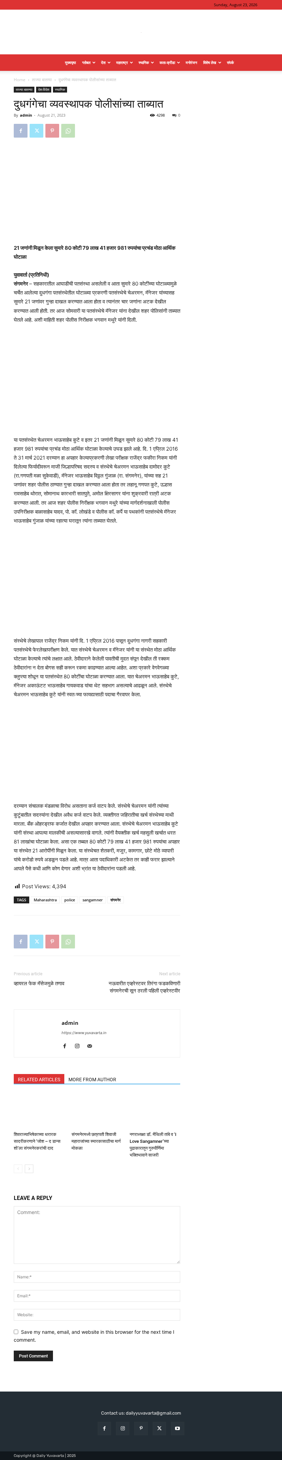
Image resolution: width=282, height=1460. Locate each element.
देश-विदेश (43, 89)
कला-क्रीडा (167, 62)
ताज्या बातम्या (42, 80)
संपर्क (230, 62)
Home (19, 80)
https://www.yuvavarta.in (84, 1032)
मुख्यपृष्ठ (70, 62)
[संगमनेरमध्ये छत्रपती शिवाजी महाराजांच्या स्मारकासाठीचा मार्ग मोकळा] (97, 1111)
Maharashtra (45, 899)
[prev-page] (18, 1168)
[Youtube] (177, 1428)
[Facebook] (21, 131)
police (69, 899)
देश (103, 62)
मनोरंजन (191, 62)
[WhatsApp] (68, 131)
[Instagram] (79, 1046)
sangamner (93, 899)
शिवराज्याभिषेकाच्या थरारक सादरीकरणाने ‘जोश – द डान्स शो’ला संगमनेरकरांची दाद (37, 1141)
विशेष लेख (209, 62)
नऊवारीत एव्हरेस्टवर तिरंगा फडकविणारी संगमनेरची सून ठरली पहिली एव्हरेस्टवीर (144, 987)
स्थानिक (144, 62)
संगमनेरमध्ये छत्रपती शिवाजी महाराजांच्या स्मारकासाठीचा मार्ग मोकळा (96, 1141)
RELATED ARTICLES (39, 1079)
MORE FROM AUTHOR (92, 1079)
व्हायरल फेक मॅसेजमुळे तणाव (39, 983)
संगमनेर (115, 899)
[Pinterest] (52, 131)
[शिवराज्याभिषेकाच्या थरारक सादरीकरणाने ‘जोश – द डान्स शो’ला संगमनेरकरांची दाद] (39, 1111)
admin (26, 115)
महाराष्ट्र (122, 62)
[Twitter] (36, 131)
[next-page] (29, 1168)
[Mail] (92, 1046)
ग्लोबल (86, 62)
